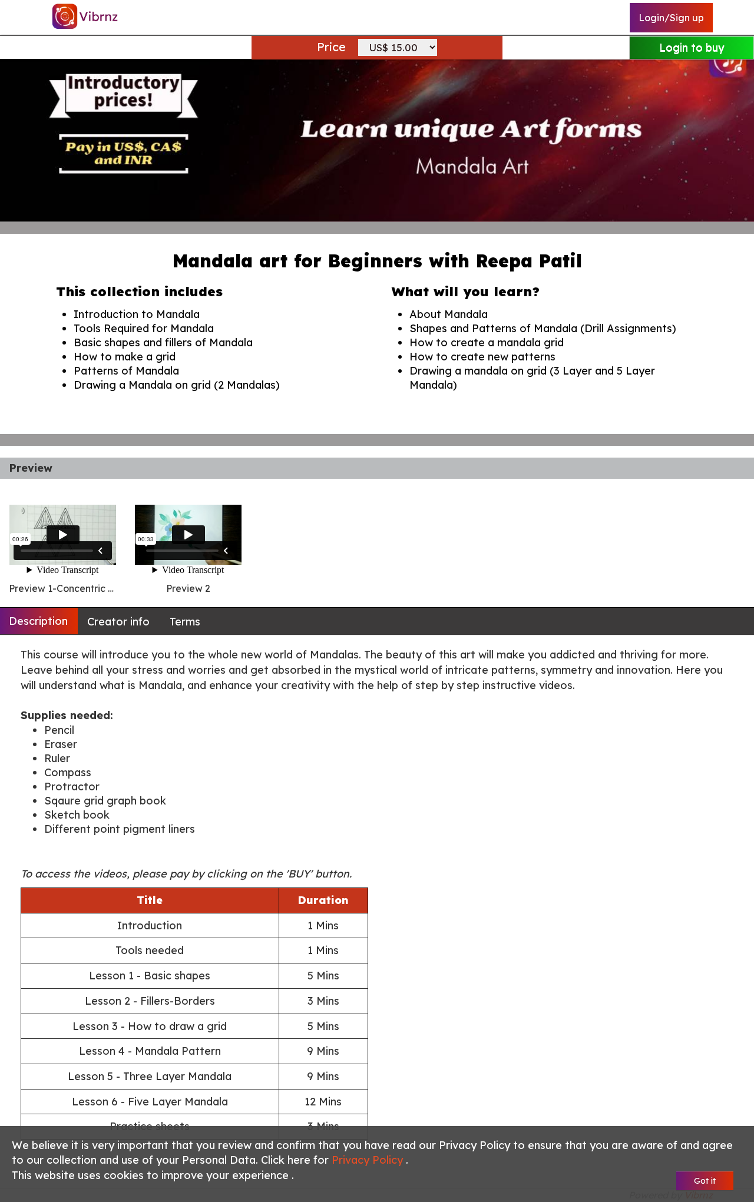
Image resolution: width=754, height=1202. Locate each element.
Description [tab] (38, 621)
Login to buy (691, 47)
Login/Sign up (671, 18)
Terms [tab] (185, 621)
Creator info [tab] (118, 621)
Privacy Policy (369, 1160)
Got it (705, 1180)
